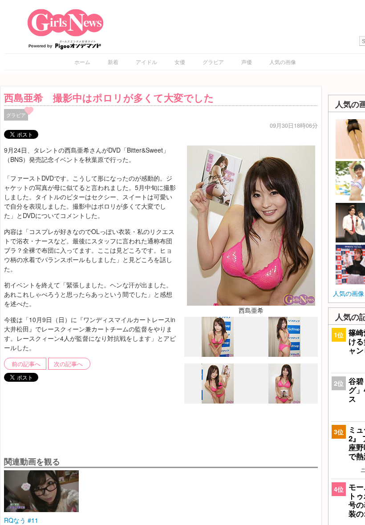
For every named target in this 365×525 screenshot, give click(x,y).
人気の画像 (282, 61)
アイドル (146, 61)
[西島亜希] (251, 224)
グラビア (213, 61)
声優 (246, 61)
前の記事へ (26, 364)
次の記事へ (68, 364)
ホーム (82, 61)
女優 (179, 61)
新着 (113, 61)
